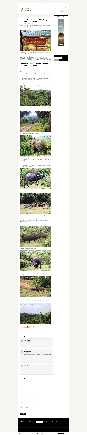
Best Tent (45, 421)
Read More (66, 433)
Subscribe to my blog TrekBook (59, 56)
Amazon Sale (64, 8)
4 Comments (25, 23)
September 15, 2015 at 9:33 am (28, 341)
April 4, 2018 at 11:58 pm (27, 352)
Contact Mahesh (22, 421)
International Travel (26, 330)
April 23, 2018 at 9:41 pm (27, 366)
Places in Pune (30, 421)
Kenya (24, 331)
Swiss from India (30, 425)
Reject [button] (62, 433)
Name (21, 392)
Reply (22, 346)
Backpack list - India (31, 422)
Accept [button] (59, 433)
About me (21, 422)
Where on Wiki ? (55, 421)
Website (21, 401)
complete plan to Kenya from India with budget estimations (34, 326)
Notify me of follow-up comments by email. (27, 407)
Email (21, 397)
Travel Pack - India (31, 423)
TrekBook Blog (25, 9)
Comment (21, 383)
